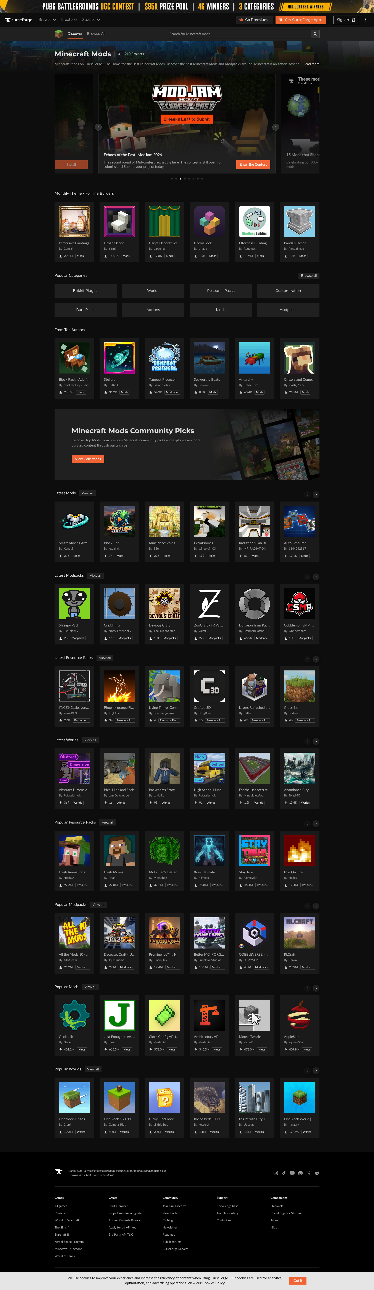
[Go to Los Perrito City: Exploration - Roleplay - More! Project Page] (254, 1108)
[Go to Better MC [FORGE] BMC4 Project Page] (209, 943)
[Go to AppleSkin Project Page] (299, 1025)
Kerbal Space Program (69, 1241)
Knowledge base (227, 1206)
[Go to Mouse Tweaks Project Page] (254, 1025)
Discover (75, 34)
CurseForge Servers (175, 1249)
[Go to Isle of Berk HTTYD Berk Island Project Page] (209, 1108)
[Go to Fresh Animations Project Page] (74, 861)
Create (67, 20)
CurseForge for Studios (286, 1213)
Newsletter (170, 1227)
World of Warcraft (67, 1220)
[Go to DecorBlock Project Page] (209, 232)
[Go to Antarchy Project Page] (254, 368)
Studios (88, 20)
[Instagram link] (275, 1172)
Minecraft (61, 1213)
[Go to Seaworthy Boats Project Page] (209, 368)
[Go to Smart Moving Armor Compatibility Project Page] (74, 532)
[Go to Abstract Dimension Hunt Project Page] (74, 778)
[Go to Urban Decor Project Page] (119, 232)
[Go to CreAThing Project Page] (119, 614)
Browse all (309, 276)
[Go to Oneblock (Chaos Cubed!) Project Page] (74, 1108)
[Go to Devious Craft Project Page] (164, 614)
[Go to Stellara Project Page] (119, 368)
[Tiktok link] (284, 1172)
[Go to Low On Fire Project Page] (299, 861)
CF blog (168, 1220)
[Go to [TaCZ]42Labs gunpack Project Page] (74, 696)
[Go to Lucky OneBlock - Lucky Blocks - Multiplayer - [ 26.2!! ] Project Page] (164, 1108)
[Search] (315, 34)
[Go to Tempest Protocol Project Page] (164, 368)
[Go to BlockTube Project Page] (119, 532)
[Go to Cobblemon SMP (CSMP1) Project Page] (299, 614)
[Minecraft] (59, 34)
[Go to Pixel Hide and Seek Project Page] (119, 778)
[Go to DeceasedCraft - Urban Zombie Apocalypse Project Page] (119, 943)
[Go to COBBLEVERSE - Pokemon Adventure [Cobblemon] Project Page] (254, 943)
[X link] (308, 1172)
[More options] (365, 20)
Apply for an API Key (122, 1227)
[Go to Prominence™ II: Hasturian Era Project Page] (164, 943)
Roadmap (169, 1234)
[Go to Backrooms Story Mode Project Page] (164, 778)
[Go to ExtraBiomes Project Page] (209, 532)
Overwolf (277, 1206)
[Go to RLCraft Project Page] (299, 943)
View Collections (88, 459)
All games (61, 1206)
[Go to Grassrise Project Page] (299, 696)
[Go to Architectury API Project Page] (209, 1025)
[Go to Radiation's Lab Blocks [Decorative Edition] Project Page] (254, 532)
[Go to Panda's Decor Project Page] (299, 232)
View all (88, 493)
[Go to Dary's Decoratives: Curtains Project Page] (164, 232)
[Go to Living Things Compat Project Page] (164, 696)
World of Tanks (65, 1256)
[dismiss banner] (367, 6)
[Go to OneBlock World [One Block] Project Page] (299, 1108)
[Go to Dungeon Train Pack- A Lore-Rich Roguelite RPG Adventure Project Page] (254, 614)
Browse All (96, 34)
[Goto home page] (18, 20)
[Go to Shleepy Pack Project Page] (74, 614)
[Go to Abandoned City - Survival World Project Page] (299, 778)
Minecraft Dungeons (68, 1249)
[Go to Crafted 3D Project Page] (209, 696)
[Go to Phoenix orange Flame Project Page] (119, 696)
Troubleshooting (227, 1213)
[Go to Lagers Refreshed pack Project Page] (254, 696)
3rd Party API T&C (121, 1234)
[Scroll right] (316, 494)
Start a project (118, 1206)
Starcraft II (62, 1234)
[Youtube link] (292, 1172)
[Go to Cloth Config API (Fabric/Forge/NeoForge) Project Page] (164, 1025)
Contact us (224, 1220)
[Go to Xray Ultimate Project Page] (209, 861)
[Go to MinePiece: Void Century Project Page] (164, 532)
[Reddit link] (316, 1172)
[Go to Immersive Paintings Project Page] (74, 232)
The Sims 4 (62, 1227)
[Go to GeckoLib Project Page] (74, 1025)
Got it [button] (297, 1280)
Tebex (274, 1220)
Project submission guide (125, 1213)
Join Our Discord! (174, 1206)
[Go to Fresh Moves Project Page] (119, 861)
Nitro (274, 1227)
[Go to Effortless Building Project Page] (254, 232)
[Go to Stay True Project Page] (254, 861)
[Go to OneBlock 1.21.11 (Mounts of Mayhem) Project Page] (119, 1108)
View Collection (242, 164)
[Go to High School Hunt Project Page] (209, 778)
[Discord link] (300, 1172)
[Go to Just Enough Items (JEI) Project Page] (119, 1025)
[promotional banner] (187, 6)
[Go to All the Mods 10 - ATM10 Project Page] (74, 943)
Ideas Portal (170, 1213)
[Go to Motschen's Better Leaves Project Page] (164, 861)
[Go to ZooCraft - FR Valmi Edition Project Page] (209, 614)
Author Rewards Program (125, 1220)
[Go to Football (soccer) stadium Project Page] (254, 778)
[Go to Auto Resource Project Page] (299, 532)
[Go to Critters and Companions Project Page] (299, 368)
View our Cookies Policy (206, 1283)
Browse (45, 20)
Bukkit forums (172, 1241)
